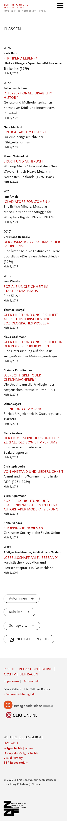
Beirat (47, 669)
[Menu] (60, 5)
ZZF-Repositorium (16, 763)
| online (18, 748)
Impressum (11, 681)
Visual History (13, 758)
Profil (9, 669)
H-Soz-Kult (11, 743)
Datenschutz (31, 681)
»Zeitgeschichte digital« (20, 694)
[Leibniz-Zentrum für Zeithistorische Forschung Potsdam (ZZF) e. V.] (15, 815)
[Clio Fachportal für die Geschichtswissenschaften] (21, 718)
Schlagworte (18, 626)
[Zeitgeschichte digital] (31, 708)
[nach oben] (59, 813)
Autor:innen (18, 598)
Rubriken (16, 612)
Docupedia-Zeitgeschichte (21, 753)
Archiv (10, 674)
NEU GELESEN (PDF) (32, 639)
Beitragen (29, 674)
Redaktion (28, 669)
